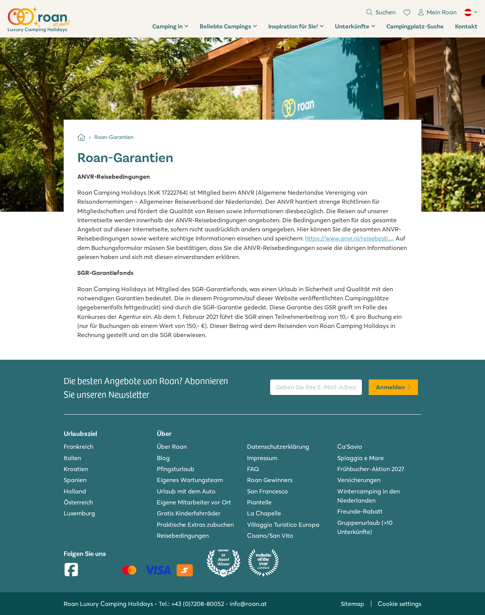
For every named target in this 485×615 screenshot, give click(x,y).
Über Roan (172, 446)
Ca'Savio (349, 446)
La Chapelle (264, 513)
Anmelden (390, 387)
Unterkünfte (352, 26)
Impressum (262, 458)
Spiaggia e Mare (360, 458)
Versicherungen (358, 480)
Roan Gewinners (270, 480)
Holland (75, 491)
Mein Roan (442, 12)
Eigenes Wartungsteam (190, 480)
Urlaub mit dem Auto (186, 491)
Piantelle (259, 502)
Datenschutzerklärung (278, 446)
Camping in (167, 26)
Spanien (75, 480)
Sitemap (352, 604)
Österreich (78, 502)
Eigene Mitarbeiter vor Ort (194, 502)
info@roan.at (248, 603)
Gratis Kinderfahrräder (189, 513)
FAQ (253, 469)
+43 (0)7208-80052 (197, 603)
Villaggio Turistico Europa (283, 524)
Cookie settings (399, 604)
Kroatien (76, 469)
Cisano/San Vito (270, 535)
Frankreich (78, 446)
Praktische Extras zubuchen (195, 524)
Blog (163, 458)
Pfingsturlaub (175, 469)
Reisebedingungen (183, 535)
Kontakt (466, 26)
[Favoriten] (407, 12)
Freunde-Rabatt (360, 511)
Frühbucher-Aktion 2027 (370, 469)
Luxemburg (79, 513)
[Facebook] (71, 570)
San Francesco (267, 491)
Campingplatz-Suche (415, 26)
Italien (72, 458)
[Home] (81, 137)
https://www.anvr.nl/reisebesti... (349, 238)
